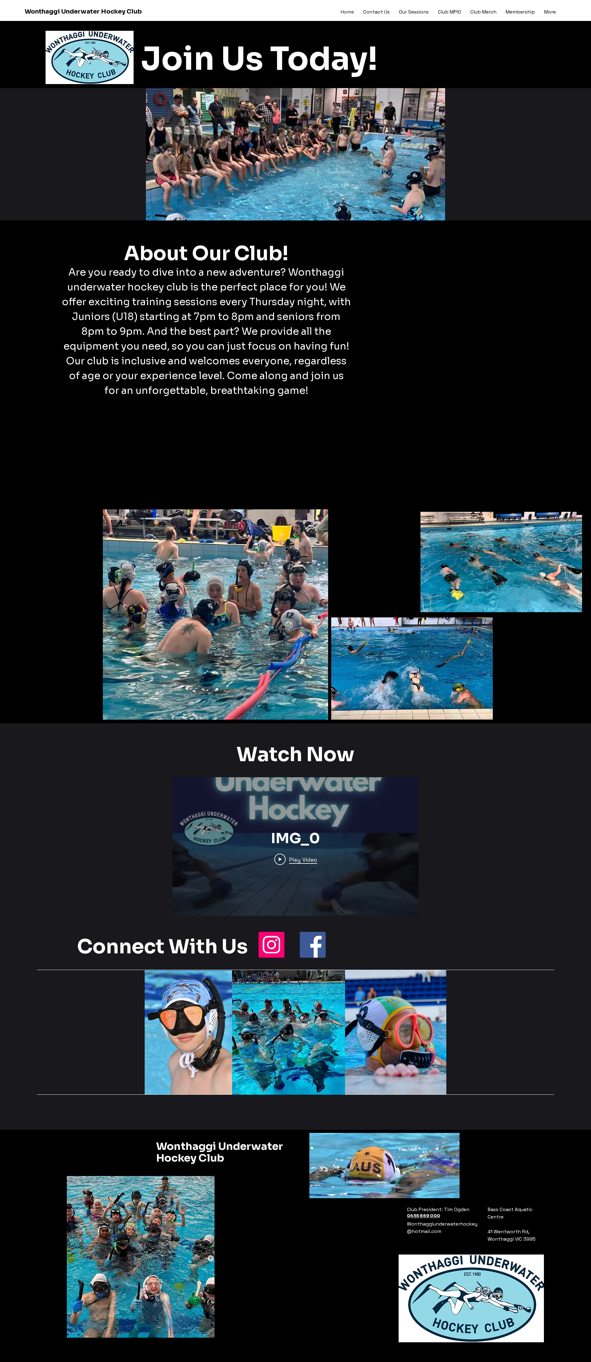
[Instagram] (271, 945)
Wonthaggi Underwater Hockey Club (83, 11)
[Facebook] (313, 945)
